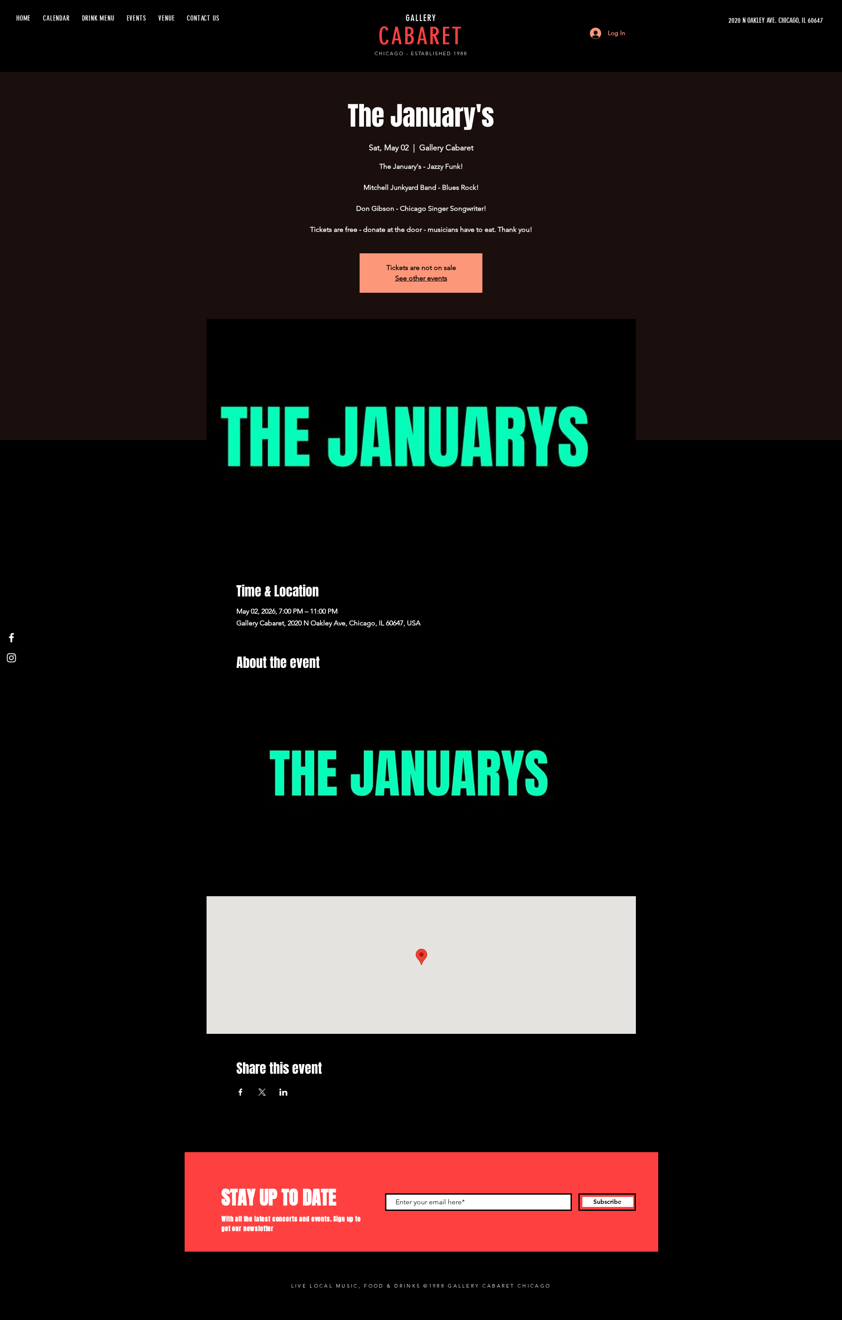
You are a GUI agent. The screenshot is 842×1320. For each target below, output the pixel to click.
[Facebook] (11, 638)
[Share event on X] (262, 1092)
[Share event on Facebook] (240, 1092)
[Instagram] (11, 658)
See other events (421, 278)
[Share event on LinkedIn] (283, 1092)
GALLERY (421, 18)
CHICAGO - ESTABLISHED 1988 (421, 53)
